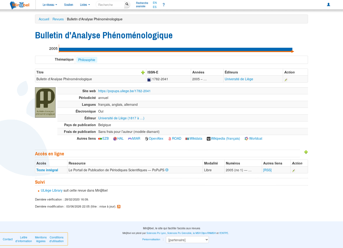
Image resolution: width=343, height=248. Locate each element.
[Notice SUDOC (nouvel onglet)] (149, 79)
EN (155, 2)
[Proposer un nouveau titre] (143, 72)
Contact (8, 239)
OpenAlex (156, 138)
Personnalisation (151, 239)
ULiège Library (52, 190)
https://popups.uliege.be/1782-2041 (124, 90)
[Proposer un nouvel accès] (306, 151)
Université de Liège (239, 79)
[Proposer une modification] (286, 79)
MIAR (136, 138)
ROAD (176, 138)
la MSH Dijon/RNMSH (204, 233)
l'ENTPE (223, 233)
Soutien (68, 5)
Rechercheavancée (142, 4)
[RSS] (267, 170)
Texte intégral (47, 170)
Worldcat (255, 138)
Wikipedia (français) (225, 138)
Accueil (44, 19)
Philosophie (86, 59)
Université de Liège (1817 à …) (121, 118)
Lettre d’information (23, 239)
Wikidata (196, 138)
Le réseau (49, 5)
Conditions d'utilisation (56, 239)
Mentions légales (41, 239)
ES (155, 6)
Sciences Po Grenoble (179, 233)
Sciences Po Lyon (156, 233)
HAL (120, 138)
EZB (105, 138)
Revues (58, 19)
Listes (84, 5)
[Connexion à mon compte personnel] (328, 4)
